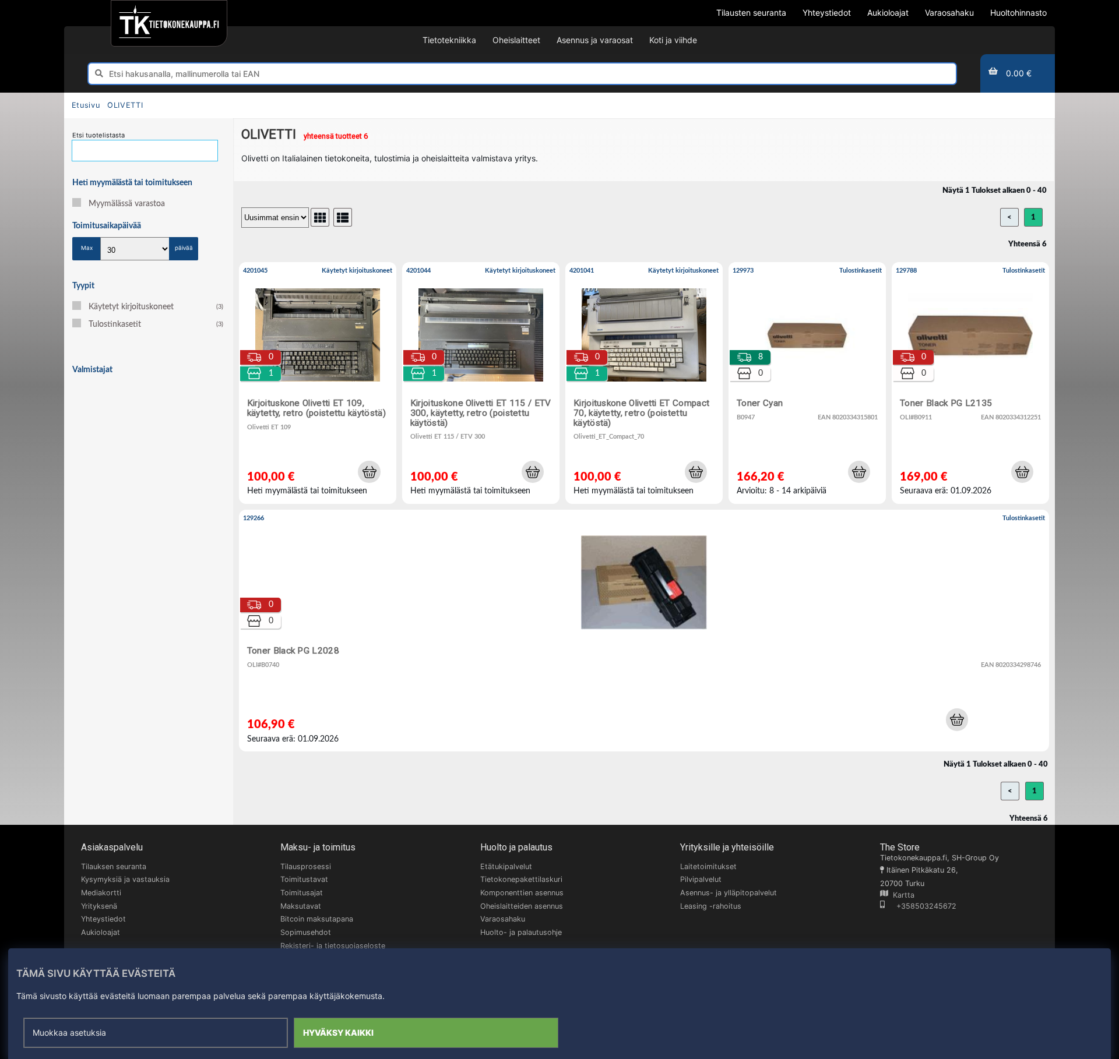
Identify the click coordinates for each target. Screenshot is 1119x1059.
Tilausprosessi (305, 866)
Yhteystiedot (103, 919)
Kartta (901, 895)
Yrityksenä (99, 906)
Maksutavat (300, 906)
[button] (369, 472)
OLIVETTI (125, 105)
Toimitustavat (304, 879)
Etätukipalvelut (506, 866)
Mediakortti (101, 892)
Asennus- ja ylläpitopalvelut (728, 892)
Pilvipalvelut (701, 879)
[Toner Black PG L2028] (644, 630)
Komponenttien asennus (522, 892)
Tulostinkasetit (156, 324)
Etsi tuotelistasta (98, 135)
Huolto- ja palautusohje (521, 932)
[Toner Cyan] (807, 383)
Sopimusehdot (305, 932)
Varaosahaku (502, 919)
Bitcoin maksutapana (316, 919)
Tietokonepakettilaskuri (521, 879)
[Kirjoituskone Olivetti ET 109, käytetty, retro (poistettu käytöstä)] (317, 383)
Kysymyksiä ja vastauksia (125, 879)
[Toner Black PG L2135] (970, 383)
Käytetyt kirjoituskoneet (156, 307)
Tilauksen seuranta (113, 866)
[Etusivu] (168, 23)
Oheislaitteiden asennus (521, 906)
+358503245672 (920, 906)
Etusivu (86, 105)
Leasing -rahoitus (710, 906)
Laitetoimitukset (708, 866)
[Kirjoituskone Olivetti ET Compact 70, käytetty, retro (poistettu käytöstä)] (644, 383)
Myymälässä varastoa (127, 204)
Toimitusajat (301, 892)
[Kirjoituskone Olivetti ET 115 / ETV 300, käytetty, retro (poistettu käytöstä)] (481, 383)
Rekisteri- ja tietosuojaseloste (332, 945)
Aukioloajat (100, 932)
